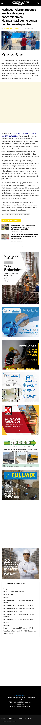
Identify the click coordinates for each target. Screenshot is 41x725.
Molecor (6, 597)
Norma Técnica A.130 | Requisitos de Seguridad (18, 605)
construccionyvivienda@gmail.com (20, 706)
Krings (5, 589)
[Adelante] (22, 246)
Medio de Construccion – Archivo (13, 592)
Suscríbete (11, 718)
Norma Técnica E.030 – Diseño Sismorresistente (18, 608)
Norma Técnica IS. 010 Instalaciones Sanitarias (18, 619)
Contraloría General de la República (17, 214)
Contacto (30, 718)
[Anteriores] (18, 246)
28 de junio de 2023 (28, 28)
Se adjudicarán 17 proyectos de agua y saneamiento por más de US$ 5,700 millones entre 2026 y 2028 (23, 227)
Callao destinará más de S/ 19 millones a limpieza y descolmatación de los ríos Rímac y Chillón (24, 236)
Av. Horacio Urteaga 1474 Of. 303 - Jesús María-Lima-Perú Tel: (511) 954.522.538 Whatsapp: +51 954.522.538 (21, 701)
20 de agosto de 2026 (17, 231)
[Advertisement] (20, 102)
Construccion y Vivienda (11, 28)
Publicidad (6, 625)
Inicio (3, 718)
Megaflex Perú (8, 594)
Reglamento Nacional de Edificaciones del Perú (18, 628)
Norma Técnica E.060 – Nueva (12, 611)
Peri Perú (6, 622)
